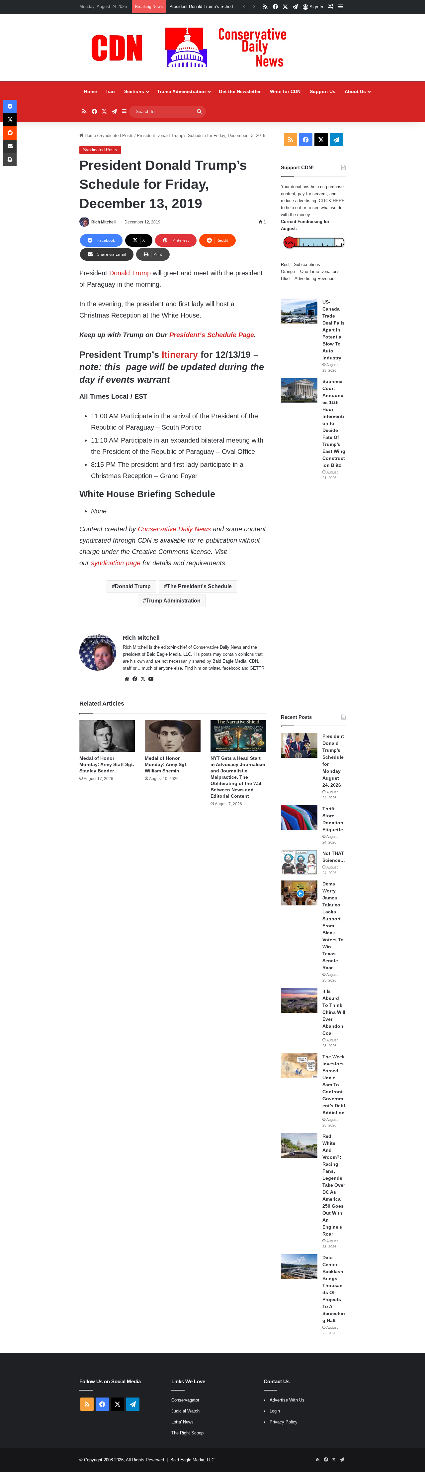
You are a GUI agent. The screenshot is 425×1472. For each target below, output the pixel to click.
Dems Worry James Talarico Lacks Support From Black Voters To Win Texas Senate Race (333, 925)
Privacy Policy (284, 1421)
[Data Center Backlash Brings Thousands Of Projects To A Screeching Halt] (299, 1266)
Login (275, 1410)
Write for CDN (285, 91)
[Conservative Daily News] (192, 47)
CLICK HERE (332, 200)
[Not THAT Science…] (299, 862)
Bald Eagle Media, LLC (192, 1459)
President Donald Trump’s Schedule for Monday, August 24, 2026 (232, 6)
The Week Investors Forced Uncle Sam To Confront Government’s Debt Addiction (333, 1084)
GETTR (257, 668)
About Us (355, 91)
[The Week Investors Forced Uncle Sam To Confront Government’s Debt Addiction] (299, 1065)
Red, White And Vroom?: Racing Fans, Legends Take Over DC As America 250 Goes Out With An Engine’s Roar (333, 1185)
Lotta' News (182, 1421)
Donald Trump (130, 273)
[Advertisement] (313, 597)
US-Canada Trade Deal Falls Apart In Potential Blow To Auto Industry (333, 329)
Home (90, 91)
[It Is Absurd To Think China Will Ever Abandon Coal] (299, 1000)
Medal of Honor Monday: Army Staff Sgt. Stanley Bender (106, 764)
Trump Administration (181, 91)
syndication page (115, 563)
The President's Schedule (199, 586)
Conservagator (185, 1400)
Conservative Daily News (174, 529)
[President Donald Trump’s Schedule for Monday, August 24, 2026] (299, 745)
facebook (231, 668)
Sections (134, 91)
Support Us (322, 91)
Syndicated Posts (116, 135)
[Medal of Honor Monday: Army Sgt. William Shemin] (172, 735)
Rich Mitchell (103, 222)
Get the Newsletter (240, 91)
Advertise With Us (287, 1400)
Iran (110, 91)
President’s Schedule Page (211, 334)
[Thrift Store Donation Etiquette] (299, 817)
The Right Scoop (187, 1432)
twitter (214, 668)
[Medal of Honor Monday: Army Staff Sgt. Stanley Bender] (107, 735)
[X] (143, 679)
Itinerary (180, 355)
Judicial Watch (185, 1410)
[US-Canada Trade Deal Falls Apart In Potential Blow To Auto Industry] (299, 311)
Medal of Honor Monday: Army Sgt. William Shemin (166, 764)
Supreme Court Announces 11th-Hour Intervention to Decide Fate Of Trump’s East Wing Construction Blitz (333, 423)
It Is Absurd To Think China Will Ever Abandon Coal (333, 1012)
